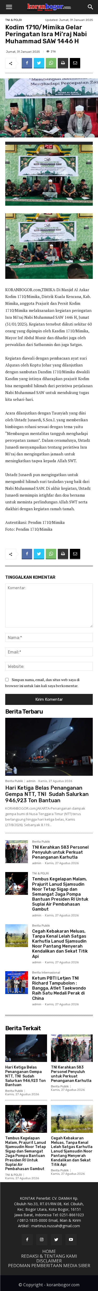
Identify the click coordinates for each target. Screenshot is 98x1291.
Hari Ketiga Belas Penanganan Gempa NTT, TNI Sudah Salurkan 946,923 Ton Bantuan (47, 794)
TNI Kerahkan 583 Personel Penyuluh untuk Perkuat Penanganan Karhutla (60, 852)
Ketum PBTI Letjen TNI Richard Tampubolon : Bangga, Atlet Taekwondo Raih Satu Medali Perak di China (59, 988)
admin (31, 781)
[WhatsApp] (51, 63)
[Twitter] (39, 63)
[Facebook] (27, 63)
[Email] (75, 63)
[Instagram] (41, 1239)
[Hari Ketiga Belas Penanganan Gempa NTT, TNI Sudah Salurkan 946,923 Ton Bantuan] (49, 747)
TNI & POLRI (13, 20)
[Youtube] (71, 1239)
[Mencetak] (63, 63)
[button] (9, 7)
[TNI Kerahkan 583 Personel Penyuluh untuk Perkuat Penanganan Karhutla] (16, 851)
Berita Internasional (46, 972)
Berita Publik (14, 781)
